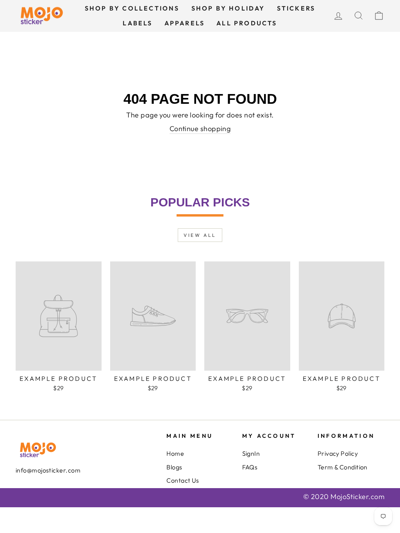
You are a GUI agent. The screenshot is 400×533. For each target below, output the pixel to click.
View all (200, 235)
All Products (246, 23)
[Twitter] (24, 493)
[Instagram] (36, 493)
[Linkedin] (42, 493)
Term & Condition (343, 467)
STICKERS (296, 8)
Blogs (174, 467)
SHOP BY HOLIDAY (228, 8)
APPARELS (184, 23)
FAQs (250, 467)
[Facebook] (18, 493)
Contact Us (182, 480)
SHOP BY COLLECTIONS (132, 8)
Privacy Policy (338, 453)
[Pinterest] (48, 493)
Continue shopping (200, 128)
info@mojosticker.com (48, 470)
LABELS (137, 23)
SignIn (251, 453)
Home (175, 453)
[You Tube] (30, 493)
